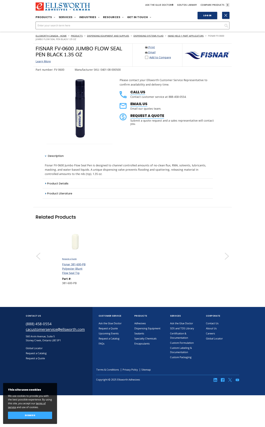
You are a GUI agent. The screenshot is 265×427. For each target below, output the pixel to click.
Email (152, 52)
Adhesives (140, 323)
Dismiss (30, 415)
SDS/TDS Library (187, 4)
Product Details (57, 183)
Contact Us (212, 323)
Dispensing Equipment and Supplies (108, 35)
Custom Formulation (182, 343)
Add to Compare (160, 57)
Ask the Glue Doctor (110, 323)
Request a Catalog (109, 338)
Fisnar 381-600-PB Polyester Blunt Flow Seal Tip (74, 268)
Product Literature (59, 193)
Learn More (43, 61)
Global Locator (214, 338)
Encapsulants (142, 343)
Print (151, 47)
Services (66, 17)
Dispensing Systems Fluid (148, 35)
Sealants (139, 333)
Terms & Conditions (107, 369)
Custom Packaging (181, 357)
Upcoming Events (109, 333)
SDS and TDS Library (182, 328)
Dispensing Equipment (147, 328)
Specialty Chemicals (145, 338)
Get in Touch (138, 17)
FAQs (101, 343)
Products (44, 17)
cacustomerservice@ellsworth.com (55, 329)
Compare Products (214, 4)
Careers (210, 333)
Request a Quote (147, 115)
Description (55, 156)
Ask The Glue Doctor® (159, 4)
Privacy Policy (130, 369)
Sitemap (146, 369)
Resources (112, 17)
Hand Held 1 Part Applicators (186, 35)
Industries (88, 17)
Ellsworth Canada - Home (51, 35)
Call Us (137, 92)
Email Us (138, 103)
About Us (211, 328)
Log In (207, 15)
